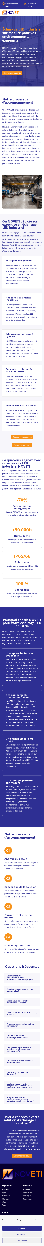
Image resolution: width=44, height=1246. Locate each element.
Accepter (22, 1228)
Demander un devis (12, 73)
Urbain (4, 1205)
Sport (4, 1193)
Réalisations (27, 1193)
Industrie (5, 1190)
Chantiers (5, 1199)
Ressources (27, 1199)
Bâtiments (6, 1196)
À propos (26, 1190)
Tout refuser (22, 1234)
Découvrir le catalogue (22, 437)
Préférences (22, 1241)
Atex (4, 1202)
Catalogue (27, 1196)
